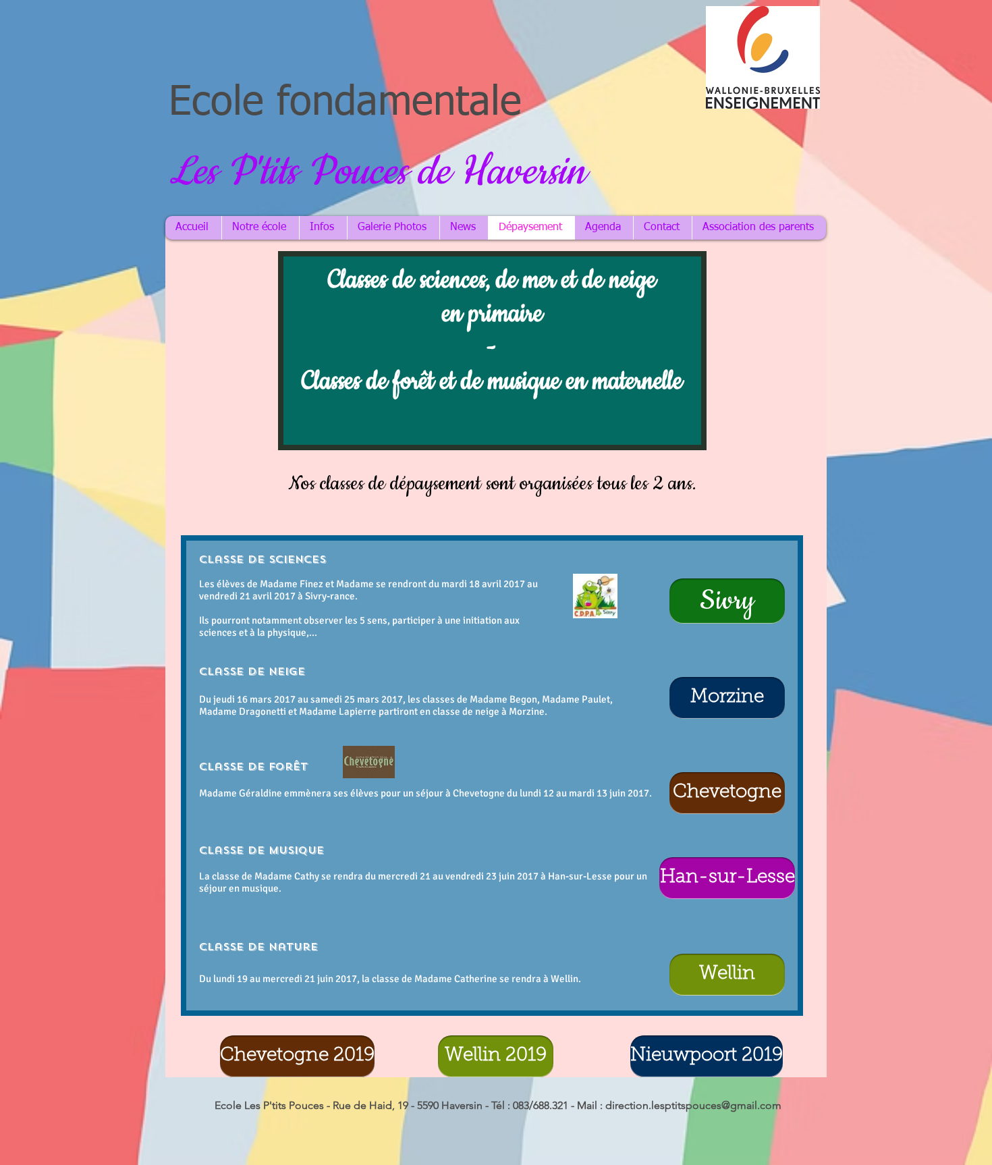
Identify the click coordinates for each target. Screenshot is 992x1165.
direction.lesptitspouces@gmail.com (693, 1105)
